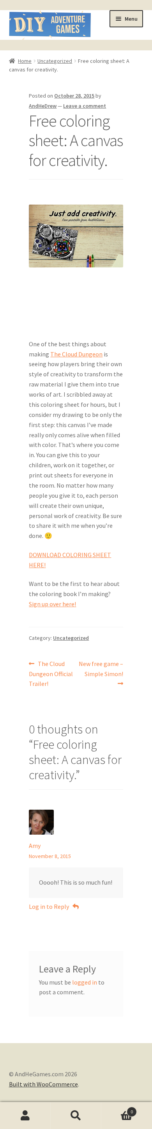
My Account (25, 1115)
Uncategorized (54, 60)
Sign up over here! (52, 604)
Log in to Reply (49, 906)
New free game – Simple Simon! (100, 668)
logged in (84, 982)
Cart (117, 1109)
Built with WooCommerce (43, 1084)
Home (25, 60)
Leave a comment (84, 105)
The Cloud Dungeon (76, 354)
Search (76, 1115)
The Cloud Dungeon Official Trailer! (51, 673)
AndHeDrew (43, 105)
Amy (35, 845)
